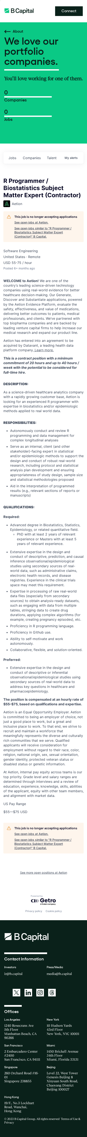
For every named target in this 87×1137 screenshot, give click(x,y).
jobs (12, 158)
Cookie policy (54, 911)
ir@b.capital (13, 974)
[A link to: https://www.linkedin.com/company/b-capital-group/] (28, 992)
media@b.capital (59, 974)
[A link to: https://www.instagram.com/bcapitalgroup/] (40, 992)
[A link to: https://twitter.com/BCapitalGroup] (16, 992)
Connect (68, 11)
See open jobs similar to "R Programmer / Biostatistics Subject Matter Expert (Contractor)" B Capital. (42, 232)
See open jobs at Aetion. (31, 222)
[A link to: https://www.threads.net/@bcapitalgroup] (52, 992)
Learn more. (44, 350)
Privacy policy (33, 911)
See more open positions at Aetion (43, 872)
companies (32, 158)
